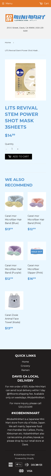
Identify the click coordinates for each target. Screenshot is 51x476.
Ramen (25, 370)
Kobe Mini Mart (28, 455)
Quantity (9, 144)
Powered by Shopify (24, 458)
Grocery (25, 366)
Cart (46, 3)
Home (8, 42)
